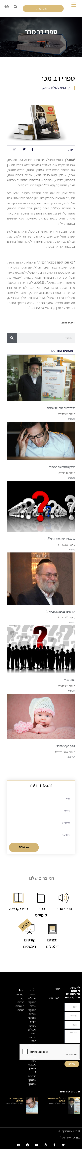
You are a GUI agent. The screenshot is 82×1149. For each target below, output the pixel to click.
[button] (15, 6)
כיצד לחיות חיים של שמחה (56, 1100)
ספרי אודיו (33, 1051)
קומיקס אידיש (32, 1020)
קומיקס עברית (32, 1004)
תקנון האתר (54, 997)
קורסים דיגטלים (32, 996)
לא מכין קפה (32, 1058)
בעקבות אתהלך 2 (32, 1068)
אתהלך (32, 1084)
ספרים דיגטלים (32, 1027)
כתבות (20, 1010)
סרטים (21, 1002)
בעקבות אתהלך (32, 1078)
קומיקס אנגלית (32, 1012)
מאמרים (71, 418)
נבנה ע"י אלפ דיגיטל (70, 1137)
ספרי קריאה (32, 1035)
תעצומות (71, 756)
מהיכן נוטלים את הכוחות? (16, 1100)
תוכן (22, 998)
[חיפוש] (12, 338)
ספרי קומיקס (32, 1043)
